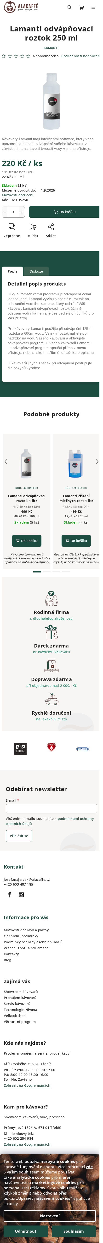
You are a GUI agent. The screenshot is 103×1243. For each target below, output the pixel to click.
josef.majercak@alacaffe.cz (27, 879)
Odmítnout (25, 1231)
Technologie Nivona (20, 1009)
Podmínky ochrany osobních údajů (33, 942)
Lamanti (51, 48)
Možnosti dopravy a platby (26, 930)
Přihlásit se (19, 836)
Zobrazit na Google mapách (27, 1085)
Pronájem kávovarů (20, 997)
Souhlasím (73, 1231)
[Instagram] (21, 894)
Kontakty (11, 954)
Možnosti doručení (18, 195)
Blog (7, 960)
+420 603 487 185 (18, 884)
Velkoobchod (15, 1015)
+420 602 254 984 (18, 1138)
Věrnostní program (20, 1021)
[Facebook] (9, 894)
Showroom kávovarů (21, 991)
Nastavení (50, 1216)
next (97, 462)
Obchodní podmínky (21, 936)
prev (6, 462)
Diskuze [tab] (36, 271)
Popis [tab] (12, 271)
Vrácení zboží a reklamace (26, 948)
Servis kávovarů (17, 1003)
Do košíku (67, 212)
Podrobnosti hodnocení (81, 56)
